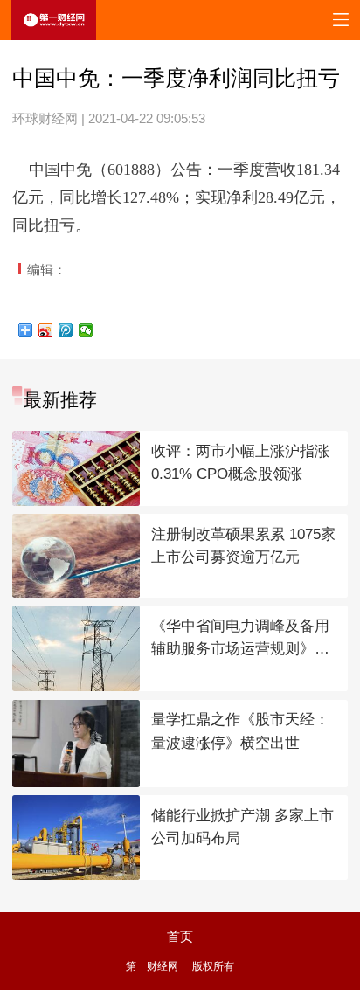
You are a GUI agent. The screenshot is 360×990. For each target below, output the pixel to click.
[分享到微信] (86, 330)
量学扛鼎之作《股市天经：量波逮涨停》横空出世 (240, 731)
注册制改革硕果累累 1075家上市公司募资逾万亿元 (243, 546)
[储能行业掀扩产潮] (76, 837)
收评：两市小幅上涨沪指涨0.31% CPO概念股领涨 (240, 463)
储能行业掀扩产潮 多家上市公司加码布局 (242, 827)
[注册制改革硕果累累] (76, 555)
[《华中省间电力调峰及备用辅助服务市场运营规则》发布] (76, 648)
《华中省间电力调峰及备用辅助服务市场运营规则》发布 (240, 639)
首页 (180, 937)
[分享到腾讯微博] (66, 330)
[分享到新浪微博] (45, 330)
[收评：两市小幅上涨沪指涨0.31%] (76, 468)
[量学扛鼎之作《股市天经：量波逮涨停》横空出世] (76, 743)
